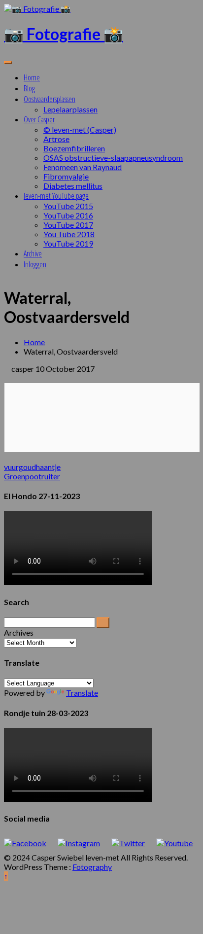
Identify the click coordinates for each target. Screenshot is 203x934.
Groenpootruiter (32, 476)
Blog (29, 88)
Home (32, 77)
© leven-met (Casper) (79, 129)
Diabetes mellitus (72, 185)
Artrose (56, 139)
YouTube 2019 (68, 243)
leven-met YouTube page (56, 195)
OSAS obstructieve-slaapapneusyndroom (113, 157)
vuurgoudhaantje (32, 466)
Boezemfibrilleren (74, 148)
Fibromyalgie (66, 176)
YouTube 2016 (68, 215)
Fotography (92, 866)
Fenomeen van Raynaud (82, 167)
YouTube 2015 (68, 206)
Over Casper (39, 119)
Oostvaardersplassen (49, 99)
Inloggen (35, 264)
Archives (19, 632)
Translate (82, 692)
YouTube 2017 (68, 224)
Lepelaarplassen (70, 109)
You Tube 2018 (69, 234)
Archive (33, 253)
